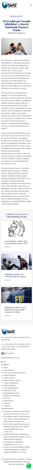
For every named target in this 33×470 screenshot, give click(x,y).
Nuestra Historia (10, 375)
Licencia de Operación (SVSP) (14, 373)
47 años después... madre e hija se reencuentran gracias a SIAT (16, 242)
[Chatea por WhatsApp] (28, 465)
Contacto (7, 406)
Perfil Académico (10, 385)
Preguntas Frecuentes (11, 393)
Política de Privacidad (12, 395)
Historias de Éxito (10, 390)
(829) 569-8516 (9, 353)
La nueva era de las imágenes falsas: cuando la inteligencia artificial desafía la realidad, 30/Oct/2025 (17, 449)
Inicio (6, 367)
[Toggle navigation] (31, 5)
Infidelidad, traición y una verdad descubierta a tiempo (15, 275)
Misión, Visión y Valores (12, 380)
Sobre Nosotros (9, 370)
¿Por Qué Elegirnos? (11, 388)
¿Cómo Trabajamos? (11, 383)
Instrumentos (8, 401)
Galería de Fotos (9, 378)
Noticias (7, 403)
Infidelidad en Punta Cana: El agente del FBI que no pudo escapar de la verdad (15, 309)
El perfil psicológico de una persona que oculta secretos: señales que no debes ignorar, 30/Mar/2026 (17, 418)
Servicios (7, 398)
